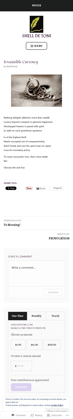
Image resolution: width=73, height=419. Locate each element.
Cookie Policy (57, 405)
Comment (53, 292)
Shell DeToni (11, 66)
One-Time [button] (17, 316)
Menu (38, 46)
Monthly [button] (36, 316)
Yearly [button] (55, 316)
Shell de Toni (36, 36)
